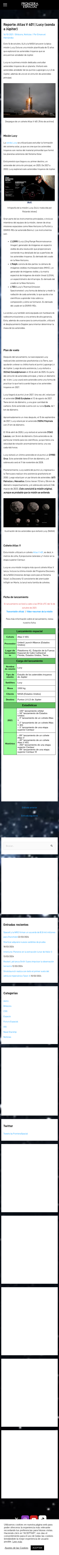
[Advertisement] (29, 775)
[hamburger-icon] (5, 5)
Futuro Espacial (10, 1021)
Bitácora (19, 34)
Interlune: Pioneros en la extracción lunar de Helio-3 (27, 952)
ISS (5, 1027)
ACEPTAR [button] (37, 1548)
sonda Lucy (11, 143)
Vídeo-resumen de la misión (40, 611)
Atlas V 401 (38, 552)
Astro (5, 1001)
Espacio (7, 1016)
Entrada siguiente (29, 816)
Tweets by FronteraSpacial (15, 1134)
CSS (5, 1011)
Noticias (28, 34)
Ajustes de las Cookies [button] (16, 1548)
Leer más (17, 1541)
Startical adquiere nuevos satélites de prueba (24, 942)
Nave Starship (10, 1032)
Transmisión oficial (15, 611)
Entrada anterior (29, 807)
